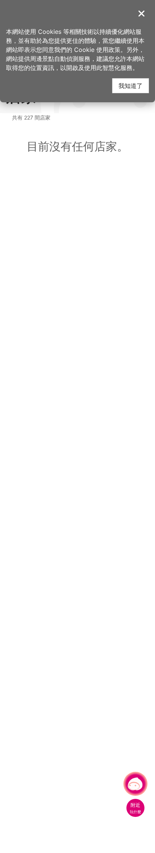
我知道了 (131, 85)
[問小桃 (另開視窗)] (135, 784)
